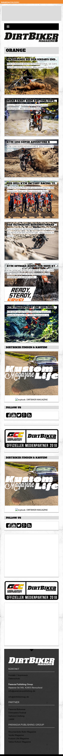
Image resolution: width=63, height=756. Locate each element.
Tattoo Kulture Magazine (19, 742)
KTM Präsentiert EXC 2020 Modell (33, 307)
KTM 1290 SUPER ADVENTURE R (28, 142)
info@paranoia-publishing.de (21, 691)
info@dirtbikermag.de (18, 697)
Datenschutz (14, 678)
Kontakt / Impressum (18, 675)
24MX (11, 719)
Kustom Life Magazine (18, 738)
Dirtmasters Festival (17, 712)
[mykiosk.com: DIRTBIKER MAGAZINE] (31, 399)
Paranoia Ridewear (16, 709)
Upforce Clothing (16, 716)
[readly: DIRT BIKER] (31, 374)
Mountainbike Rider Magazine (22, 732)
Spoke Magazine (16, 735)
